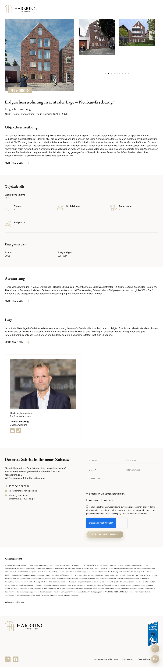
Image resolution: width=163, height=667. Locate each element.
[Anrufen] (155, 648)
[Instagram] (8, 659)
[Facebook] (15, 659)
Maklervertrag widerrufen (106, 659)
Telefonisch (108, 500)
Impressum (127, 659)
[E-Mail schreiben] (155, 659)
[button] (105, 73)
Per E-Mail (93, 500)
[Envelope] (12, 430)
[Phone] (18, 430)
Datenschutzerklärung (148, 659)
